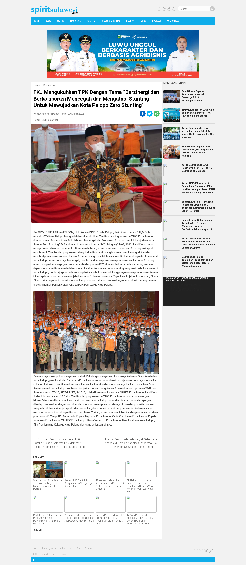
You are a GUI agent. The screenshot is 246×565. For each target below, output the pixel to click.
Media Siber (76, 548)
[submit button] (212, 8)
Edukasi (156, 21)
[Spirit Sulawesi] (54, 13)
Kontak (88, 548)
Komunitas (173, 21)
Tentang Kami (49, 548)
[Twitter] (169, 8)
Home (36, 21)
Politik (91, 21)
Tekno (142, 21)
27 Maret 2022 (76, 113)
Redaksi (63, 548)
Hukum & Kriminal (110, 21)
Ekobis (130, 21)
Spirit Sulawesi (50, 120)
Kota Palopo (53, 113)
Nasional (75, 21)
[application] (189, 291)
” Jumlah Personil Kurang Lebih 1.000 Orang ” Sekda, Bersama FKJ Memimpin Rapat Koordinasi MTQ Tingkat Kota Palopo (60, 443)
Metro (60, 21)
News (48, 21)
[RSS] (174, 8)
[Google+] (164, 8)
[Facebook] (159, 8)
